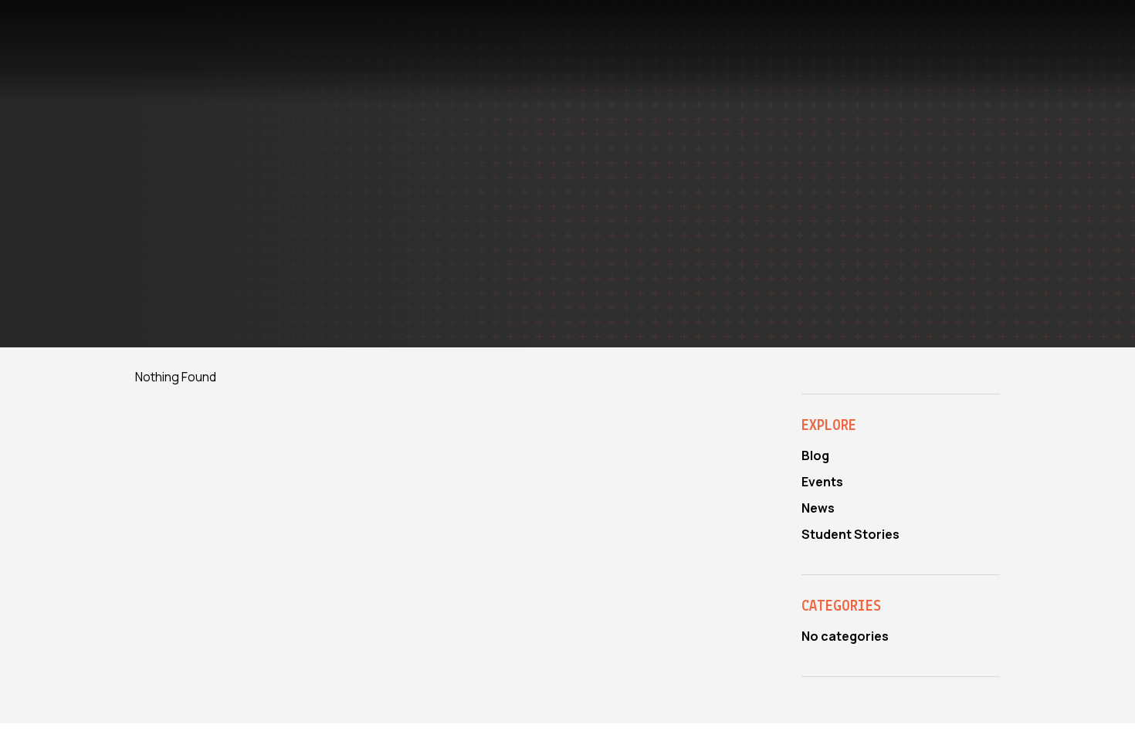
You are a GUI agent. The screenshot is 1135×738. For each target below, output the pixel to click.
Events (822, 481)
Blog (815, 455)
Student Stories (850, 534)
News (818, 507)
